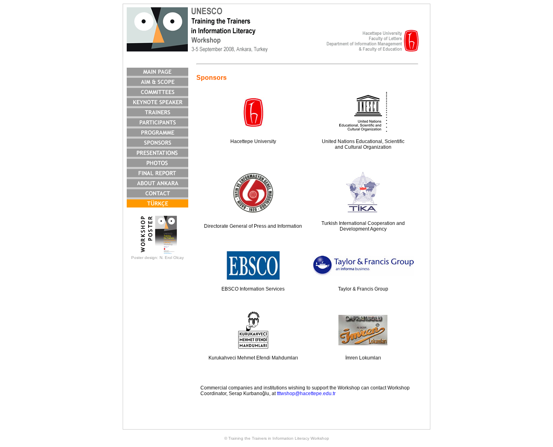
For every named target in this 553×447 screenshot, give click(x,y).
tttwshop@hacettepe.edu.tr (306, 393)
